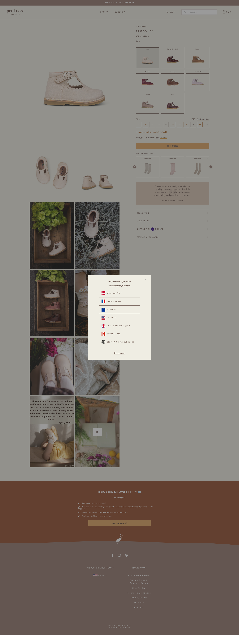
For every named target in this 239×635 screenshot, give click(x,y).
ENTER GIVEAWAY (204, 623)
